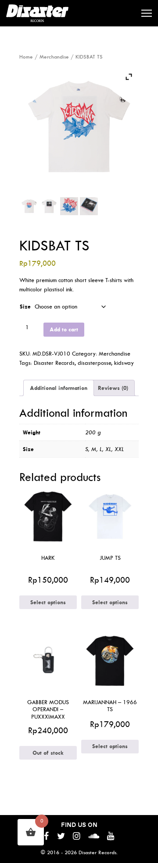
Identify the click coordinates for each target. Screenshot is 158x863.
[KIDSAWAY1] (29, 206)
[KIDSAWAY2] (49, 206)
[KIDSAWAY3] (69, 206)
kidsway (124, 363)
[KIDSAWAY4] (89, 206)
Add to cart (64, 329)
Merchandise (54, 57)
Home (26, 57)
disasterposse (94, 363)
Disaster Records (54, 363)
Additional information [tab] (58, 388)
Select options (48, 602)
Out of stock (48, 752)
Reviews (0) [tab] (113, 388)
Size (25, 306)
